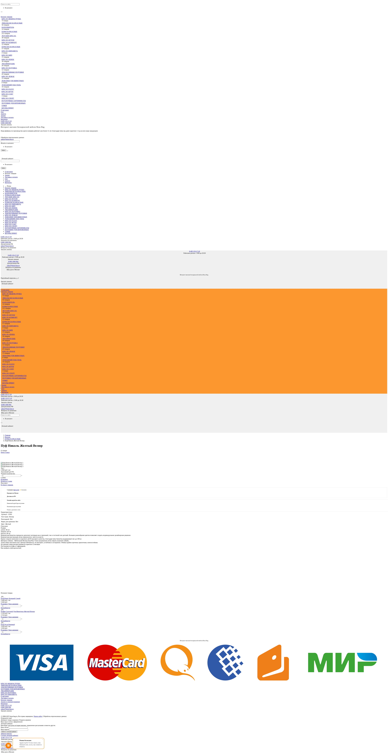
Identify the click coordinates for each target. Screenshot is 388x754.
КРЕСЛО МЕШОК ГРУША (11, 19)
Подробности (5, 608)
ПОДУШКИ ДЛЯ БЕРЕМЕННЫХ (14, 103)
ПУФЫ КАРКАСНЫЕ (9, 31)
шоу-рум (16, 490)
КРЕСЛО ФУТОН (8, 40)
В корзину (4, 479)
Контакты (4, 119)
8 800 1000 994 (6, 123)
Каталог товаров (6, 17)
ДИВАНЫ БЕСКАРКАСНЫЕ (12, 23)
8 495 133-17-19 (6, 121)
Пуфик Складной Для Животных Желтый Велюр (18, 611)
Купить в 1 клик (6, 481)
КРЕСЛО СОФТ (7, 94)
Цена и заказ (5, 452)
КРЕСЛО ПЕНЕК (8, 59)
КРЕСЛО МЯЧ (7, 55)
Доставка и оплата (7, 117)
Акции (3, 115)
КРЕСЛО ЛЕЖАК (8, 76)
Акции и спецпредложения (10, 702)
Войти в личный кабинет (9, 731)
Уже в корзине (13, 604)
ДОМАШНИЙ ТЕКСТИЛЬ (11, 85)
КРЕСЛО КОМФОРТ (9, 42)
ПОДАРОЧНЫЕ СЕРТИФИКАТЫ (14, 101)
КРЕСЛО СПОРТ (8, 98)
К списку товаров (7, 485)
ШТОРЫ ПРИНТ (8, 108)
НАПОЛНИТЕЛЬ (8, 27)
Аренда (3, 114)
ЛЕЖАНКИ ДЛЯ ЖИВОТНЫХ (13, 81)
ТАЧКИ (4, 105)
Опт (2, 112)
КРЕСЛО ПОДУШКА (9, 68)
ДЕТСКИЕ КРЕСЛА (9, 36)
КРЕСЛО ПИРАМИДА (10, 51)
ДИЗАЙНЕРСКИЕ (8, 64)
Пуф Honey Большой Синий (10, 598)
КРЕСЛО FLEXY (8, 89)
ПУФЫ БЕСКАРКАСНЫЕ (11, 47)
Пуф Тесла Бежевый (8, 624)
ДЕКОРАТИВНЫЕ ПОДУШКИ (13, 72)
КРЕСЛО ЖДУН (7, 92)
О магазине (5, 110)
